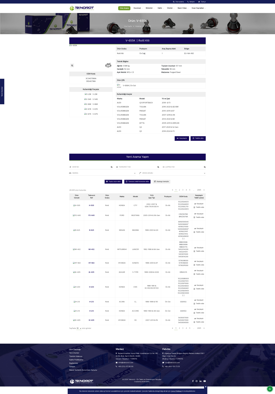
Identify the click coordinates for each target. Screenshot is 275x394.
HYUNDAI (121, 263)
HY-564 (91, 263)
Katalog (138, 26)
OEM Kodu (183, 196)
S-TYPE (135, 272)
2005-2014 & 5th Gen (151, 215)
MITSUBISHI (122, 249)
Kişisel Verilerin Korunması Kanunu (83, 370)
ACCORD (135, 311)
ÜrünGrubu (107, 197)
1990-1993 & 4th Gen (152, 311)
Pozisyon (167, 196)
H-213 (91, 302)
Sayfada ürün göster (80, 328)
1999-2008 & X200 (151, 272)
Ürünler (170, 8)
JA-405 (91, 272)
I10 (135, 320)
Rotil (107, 205)
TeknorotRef (91, 197)
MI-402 (91, 249)
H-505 (91, 205)
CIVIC (135, 287)
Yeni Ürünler (74, 353)
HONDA (122, 205)
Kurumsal (137, 8)
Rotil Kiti (120, 53)
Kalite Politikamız (76, 360)
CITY (135, 205)
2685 (199, 190)
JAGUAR (122, 272)
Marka (122, 196)
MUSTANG (135, 215)
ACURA (122, 302)
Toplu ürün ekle (114, 181)
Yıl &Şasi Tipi (152, 197)
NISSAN (122, 230)
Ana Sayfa (128, 26)
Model (135, 196)
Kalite (160, 8)
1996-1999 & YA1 (151, 302)
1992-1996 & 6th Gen (152, 249)
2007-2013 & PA (151, 320)
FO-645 (91, 215)
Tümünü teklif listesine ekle (138, 181)
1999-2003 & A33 (151, 230)
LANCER (135, 249)
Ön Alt (167, 205)
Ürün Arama (124, 8)
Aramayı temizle (162, 181)
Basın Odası (182, 8)
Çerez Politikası (176, 391)
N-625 (91, 230)
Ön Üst (167, 302)
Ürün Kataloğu (75, 349)
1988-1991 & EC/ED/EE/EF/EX (152, 287)
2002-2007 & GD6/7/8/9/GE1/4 (152, 206)
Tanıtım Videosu (75, 356)
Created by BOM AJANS (142, 381)
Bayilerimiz (73, 363)
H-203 (91, 287)
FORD (122, 215)
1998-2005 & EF (151, 263)
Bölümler (149, 8)
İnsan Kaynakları (198, 8)
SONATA (135, 263)
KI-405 (91, 320)
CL (135, 302)
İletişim (72, 367)
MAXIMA (135, 230)
